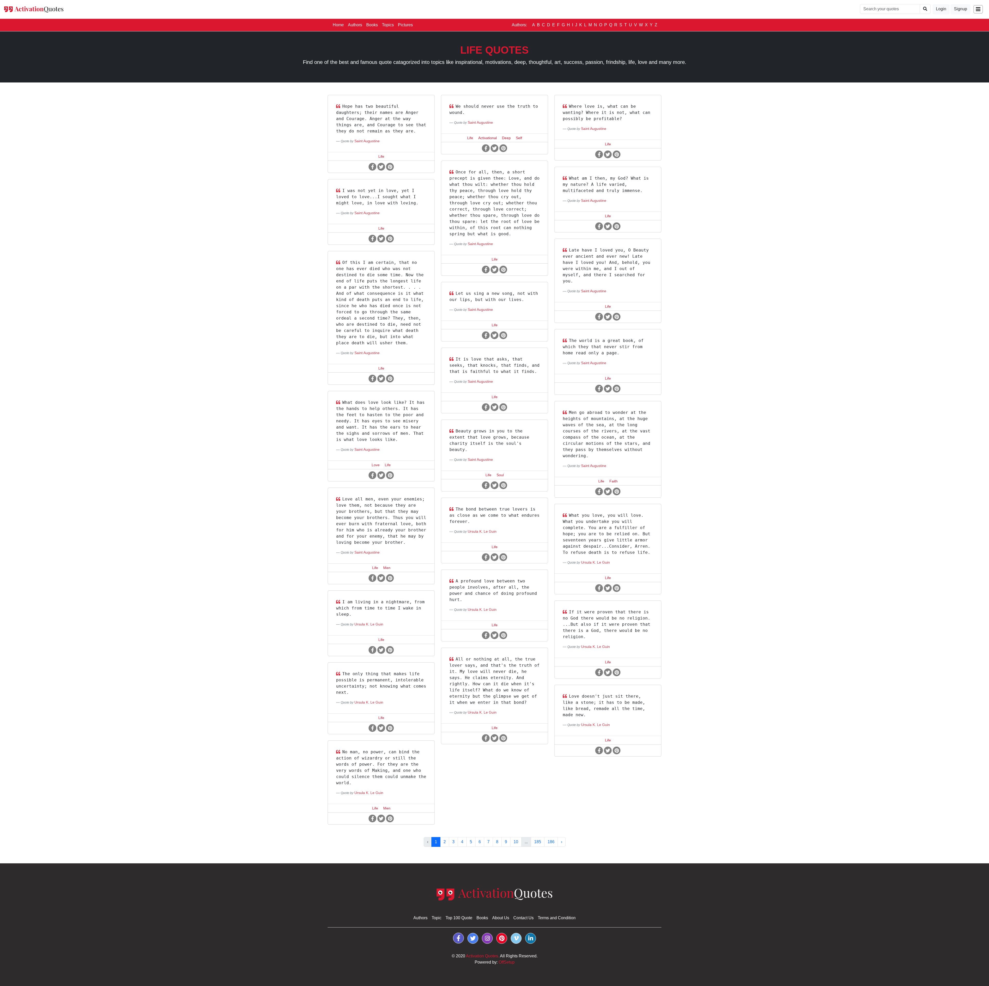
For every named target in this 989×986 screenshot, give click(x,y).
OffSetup (507, 962)
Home (339, 24)
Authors (355, 25)
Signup (960, 9)
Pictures (405, 25)
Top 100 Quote (459, 918)
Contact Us (523, 918)
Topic (436, 918)
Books (372, 25)
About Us (500, 918)
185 (537, 842)
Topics (388, 25)
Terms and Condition (557, 918)
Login (941, 9)
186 (551, 842)
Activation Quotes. (482, 956)
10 (516, 842)
